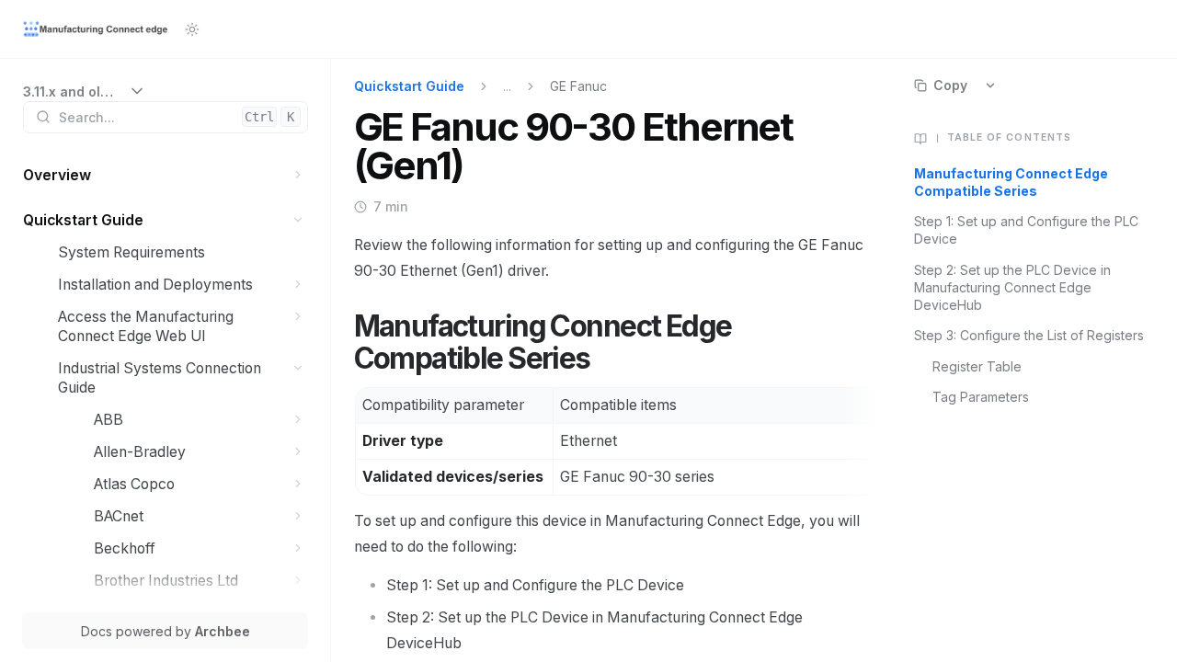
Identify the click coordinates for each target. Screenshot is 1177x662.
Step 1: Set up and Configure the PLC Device (1026, 229)
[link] (84, 91)
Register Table (977, 366)
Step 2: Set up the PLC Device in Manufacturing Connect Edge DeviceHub (1012, 288)
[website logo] (96, 29)
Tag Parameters (980, 397)
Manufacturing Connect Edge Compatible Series (1011, 182)
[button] (298, 175)
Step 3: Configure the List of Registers (1029, 335)
